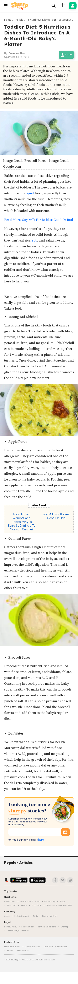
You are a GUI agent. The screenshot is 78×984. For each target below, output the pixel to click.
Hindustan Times (12, 946)
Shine (10, 950)
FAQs (35, 916)
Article (19, 19)
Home (7, 19)
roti (34, 240)
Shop (62, 901)
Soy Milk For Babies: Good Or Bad (56, 516)
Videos (24, 905)
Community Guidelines (18, 930)
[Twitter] (62, 880)
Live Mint (48, 946)
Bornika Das (17, 53)
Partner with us (50, 916)
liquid (29, 193)
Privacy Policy (10, 926)
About (7, 916)
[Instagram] (70, 880)
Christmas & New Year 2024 (59, 905)
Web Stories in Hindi (30, 901)
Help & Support (21, 916)
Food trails (36, 905)
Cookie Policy (27, 926)
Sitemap (64, 926)
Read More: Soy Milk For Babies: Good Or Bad (38, 220)
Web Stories (10, 901)
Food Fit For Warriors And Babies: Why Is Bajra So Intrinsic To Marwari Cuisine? (21, 521)
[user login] (73, 5)
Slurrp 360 (11, 905)
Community (50, 901)
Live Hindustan (32, 946)
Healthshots (23, 950)
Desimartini (62, 946)
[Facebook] (55, 880)
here (41, 839)
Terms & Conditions (47, 926)
